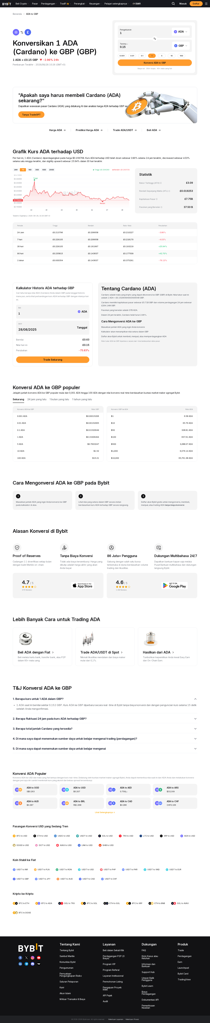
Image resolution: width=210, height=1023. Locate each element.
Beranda (17, 14)
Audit (105, 1001)
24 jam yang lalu (36, 399)
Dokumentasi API (150, 999)
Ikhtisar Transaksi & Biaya (72, 999)
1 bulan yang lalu (59, 399)
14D (30, 170)
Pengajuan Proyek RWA (112, 988)
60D (44, 170)
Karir (62, 987)
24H (16, 170)
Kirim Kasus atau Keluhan (150, 957)
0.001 (122, 56)
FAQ (144, 950)
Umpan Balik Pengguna (148, 979)
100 (181, 56)
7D (23, 170)
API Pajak (107, 995)
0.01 (132, 56)
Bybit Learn (147, 986)
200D (51, 170)
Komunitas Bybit (67, 962)
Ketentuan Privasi (132, 1019)
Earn (180, 962)
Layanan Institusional (113, 975)
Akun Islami (65, 993)
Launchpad (183, 967)
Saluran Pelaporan (69, 981)
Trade (181, 950)
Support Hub (148, 972)
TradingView (184, 979)
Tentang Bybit (67, 950)
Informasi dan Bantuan (148, 965)
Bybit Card (183, 973)
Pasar (35, 3)
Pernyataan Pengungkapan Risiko (71, 974)
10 (172, 56)
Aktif (20, 324)
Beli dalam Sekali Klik (113, 950)
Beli (19, 308)
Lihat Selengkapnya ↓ (105, 812)
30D (37, 170)
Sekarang (18, 399)
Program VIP (109, 964)
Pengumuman (66, 967)
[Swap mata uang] (155, 38)
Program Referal (111, 970)
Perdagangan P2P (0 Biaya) (114, 957)
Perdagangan (185, 956)
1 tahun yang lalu (82, 399)
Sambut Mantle (67, 956)
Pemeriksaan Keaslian (148, 1006)
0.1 (142, 56)
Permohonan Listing (113, 981)
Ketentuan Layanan (115, 1019)
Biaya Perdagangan (149, 992)
